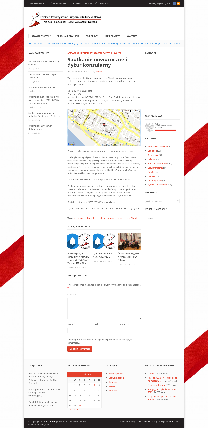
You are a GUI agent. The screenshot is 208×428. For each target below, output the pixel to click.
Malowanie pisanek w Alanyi (146, 43)
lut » (76, 409)
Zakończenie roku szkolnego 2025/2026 (111, 43)
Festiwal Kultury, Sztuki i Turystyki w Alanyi (68, 43)
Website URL (124, 324)
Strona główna (116, 373)
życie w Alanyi (130, 218)
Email (95, 324)
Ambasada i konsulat (79, 53)
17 (84, 395)
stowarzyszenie (115, 218)
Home (151, 373)
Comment (72, 294)
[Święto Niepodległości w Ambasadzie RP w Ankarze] (129, 241)
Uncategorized (155, 180)
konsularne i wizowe (97, 218)
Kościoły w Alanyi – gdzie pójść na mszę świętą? (162, 379)
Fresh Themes (143, 421)
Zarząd (112, 386)
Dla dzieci (152, 150)
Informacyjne (79, 218)
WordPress (174, 421)
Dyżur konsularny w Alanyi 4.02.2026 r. (102, 255)
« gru (69, 409)
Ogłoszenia (153, 155)
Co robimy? (75, 3)
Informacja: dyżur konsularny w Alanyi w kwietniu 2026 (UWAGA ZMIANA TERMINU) (78, 258)
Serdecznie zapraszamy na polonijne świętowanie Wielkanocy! (45, 114)
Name (70, 324)
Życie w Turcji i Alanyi (158, 184)
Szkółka (151, 176)
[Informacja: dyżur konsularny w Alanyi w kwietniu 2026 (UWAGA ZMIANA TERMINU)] (78, 241)
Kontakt (104, 3)
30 (80, 405)
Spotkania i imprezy (157, 163)
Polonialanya (52, 421)
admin (99, 71)
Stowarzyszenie (36, 3)
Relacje (151, 159)
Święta (117, 53)
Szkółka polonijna (56, 3)
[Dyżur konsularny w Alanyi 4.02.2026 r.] (104, 241)
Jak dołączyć (90, 3)
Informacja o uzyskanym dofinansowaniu (40, 127)
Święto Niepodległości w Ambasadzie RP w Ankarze (128, 256)
